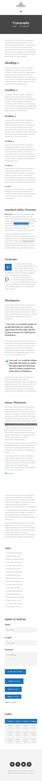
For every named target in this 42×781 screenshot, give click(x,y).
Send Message (15, 672)
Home (14, 26)
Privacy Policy (29, 773)
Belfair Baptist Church (15, 771)
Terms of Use (18, 773)
